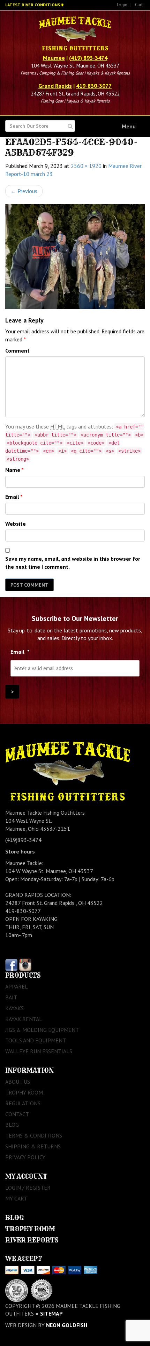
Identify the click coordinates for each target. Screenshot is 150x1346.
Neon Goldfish (66, 1325)
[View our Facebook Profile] (11, 964)
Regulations (22, 1103)
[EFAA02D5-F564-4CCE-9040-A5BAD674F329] (75, 256)
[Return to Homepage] (75, 34)
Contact (17, 1114)
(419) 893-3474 (88, 57)
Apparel (16, 986)
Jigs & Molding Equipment (42, 1029)
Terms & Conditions (33, 1135)
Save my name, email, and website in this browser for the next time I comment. (72, 562)
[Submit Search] (70, 126)
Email (14, 496)
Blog (12, 1124)
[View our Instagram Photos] (25, 964)
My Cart (16, 1198)
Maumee (54, 57)
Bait (11, 997)
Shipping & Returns (33, 1146)
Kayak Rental (23, 1018)
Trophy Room (24, 1092)
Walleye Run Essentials (38, 1051)
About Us (17, 1081)
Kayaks (14, 1008)
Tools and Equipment (35, 1040)
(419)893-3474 (23, 839)
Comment (17, 350)
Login (122, 5)
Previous (23, 190)
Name (14, 469)
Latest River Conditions (32, 4)
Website (15, 523)
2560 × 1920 (86, 165)
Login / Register (28, 1187)
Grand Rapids (55, 85)
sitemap (51, 1313)
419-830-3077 (94, 85)
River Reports (32, 1240)
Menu (129, 126)
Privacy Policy (25, 1157)
